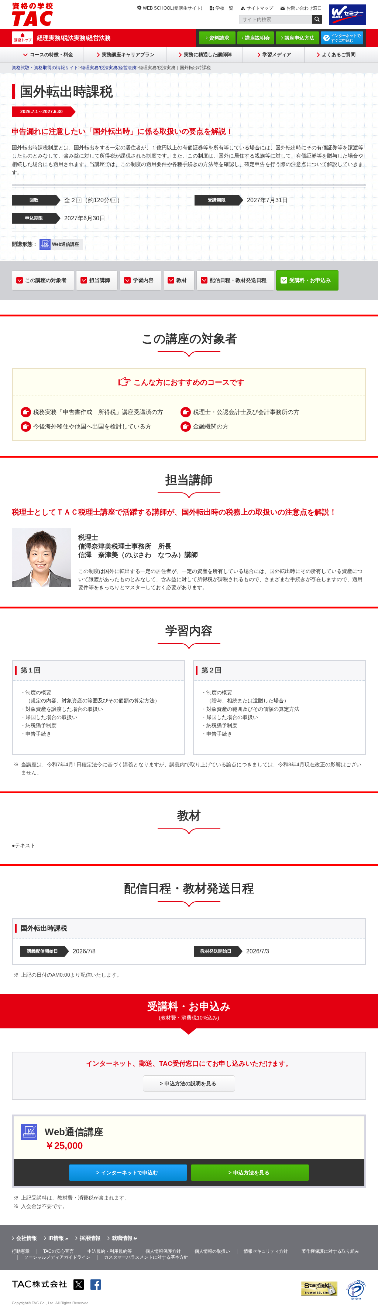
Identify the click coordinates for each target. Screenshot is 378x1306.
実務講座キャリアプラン (128, 54)
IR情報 (56, 1238)
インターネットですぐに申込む (346, 38)
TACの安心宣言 (58, 1251)
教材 (181, 280)
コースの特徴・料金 (51, 54)
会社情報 (26, 1238)
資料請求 (219, 38)
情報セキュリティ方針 (266, 1251)
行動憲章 (21, 1251)
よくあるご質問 (338, 54)
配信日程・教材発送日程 (238, 280)
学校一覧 (224, 8)
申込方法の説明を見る (190, 1083)
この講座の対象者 (45, 280)
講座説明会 (257, 38)
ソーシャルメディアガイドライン (57, 1257)
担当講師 (99, 280)
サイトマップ (260, 8)
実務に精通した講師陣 (208, 54)
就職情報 (122, 1238)
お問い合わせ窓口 (304, 8)
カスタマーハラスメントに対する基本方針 (146, 1257)
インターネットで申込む (129, 1173)
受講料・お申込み (310, 280)
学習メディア (276, 54)
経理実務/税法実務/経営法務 (74, 38)
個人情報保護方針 (163, 1251)
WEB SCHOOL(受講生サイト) (172, 8)
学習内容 (143, 280)
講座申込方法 (300, 38)
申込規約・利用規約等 (109, 1251)
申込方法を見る (251, 1173)
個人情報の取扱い (212, 1251)
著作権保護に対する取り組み (330, 1251)
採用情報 (90, 1238)
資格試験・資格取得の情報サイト (45, 67)
